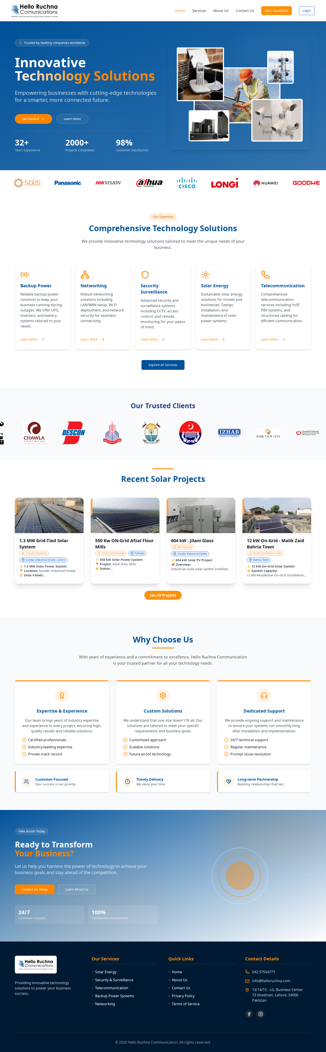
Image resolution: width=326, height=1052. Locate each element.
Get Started (30, 119)
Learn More (72, 119)
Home (180, 10)
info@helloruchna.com (271, 980)
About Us (221, 10)
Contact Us (245, 10)
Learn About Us (76, 889)
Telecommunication (111, 987)
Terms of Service (186, 1003)
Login (307, 10)
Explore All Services (163, 365)
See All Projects (163, 595)
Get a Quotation (276, 10)
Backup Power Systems (114, 995)
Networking (105, 1003)
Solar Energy (105, 971)
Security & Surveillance (114, 979)
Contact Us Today (34, 889)
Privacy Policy (183, 995)
